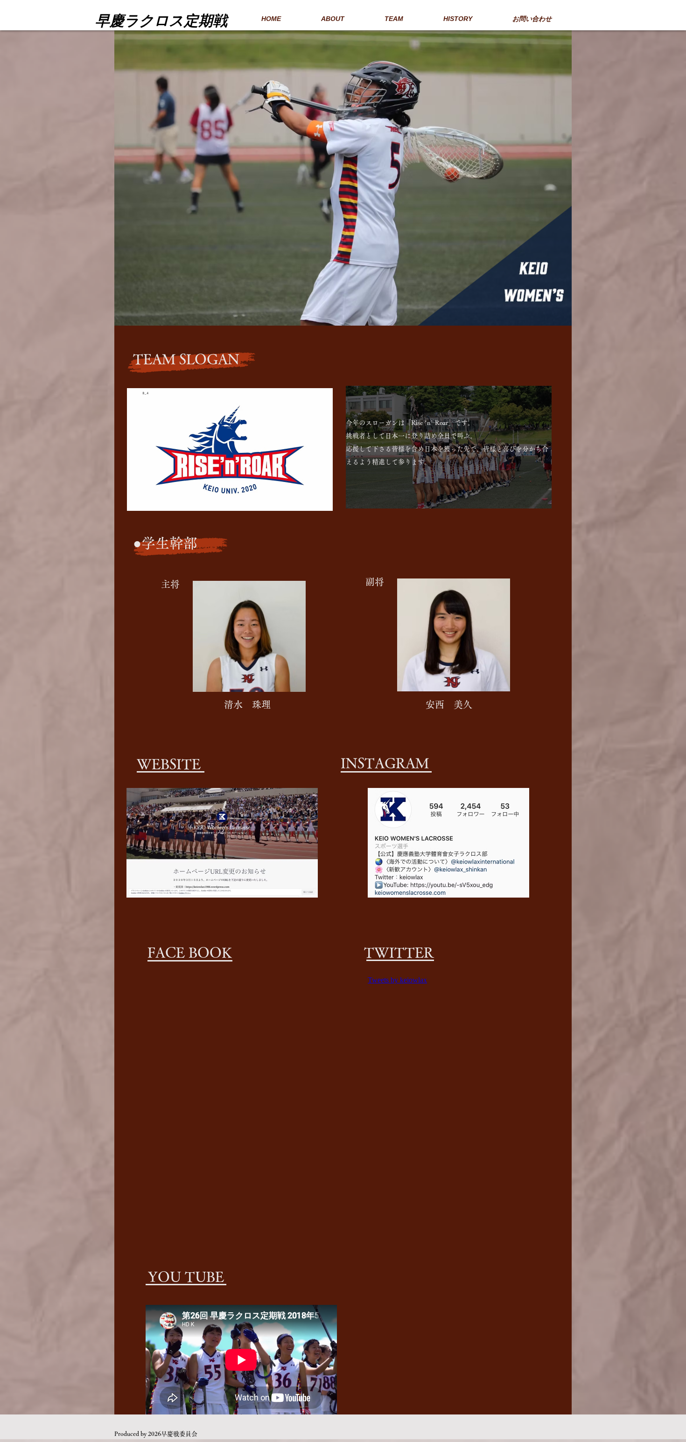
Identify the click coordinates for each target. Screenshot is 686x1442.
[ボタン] (173, 17)
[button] (358, 178)
